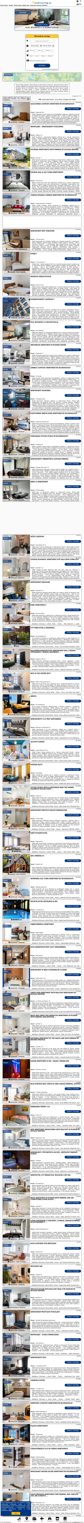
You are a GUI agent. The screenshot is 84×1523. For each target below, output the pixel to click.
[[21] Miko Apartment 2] (16, 614)
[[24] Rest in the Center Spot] (16, 682)
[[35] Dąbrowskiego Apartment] (16, 933)
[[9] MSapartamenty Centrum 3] (16, 308)
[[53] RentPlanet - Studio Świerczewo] (16, 1344)
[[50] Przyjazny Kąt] (16, 1275)
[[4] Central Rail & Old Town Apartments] (16, 181)
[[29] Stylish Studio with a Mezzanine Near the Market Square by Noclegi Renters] (16, 796)
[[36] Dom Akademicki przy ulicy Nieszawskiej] (16, 956)
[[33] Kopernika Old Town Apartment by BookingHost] (16, 888)
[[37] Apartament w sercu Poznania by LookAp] (16, 979)
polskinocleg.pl (42, 3)
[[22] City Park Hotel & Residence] (16, 637)
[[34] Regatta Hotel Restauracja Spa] (16, 910)
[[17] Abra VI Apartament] (16, 491)
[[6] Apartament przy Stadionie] (16, 240)
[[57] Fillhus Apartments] (16, 1435)
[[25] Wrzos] (16, 705)
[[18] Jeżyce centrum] (16, 545)
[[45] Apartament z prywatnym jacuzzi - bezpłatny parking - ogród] (16, 1161)
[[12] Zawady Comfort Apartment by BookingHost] (16, 377)
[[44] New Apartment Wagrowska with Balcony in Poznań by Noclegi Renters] (16, 1138)
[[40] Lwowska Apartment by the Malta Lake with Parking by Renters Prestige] (16, 1047)
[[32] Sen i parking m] (16, 865)
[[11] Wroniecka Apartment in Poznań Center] (16, 354)
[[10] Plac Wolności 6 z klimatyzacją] (16, 331)
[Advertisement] (42, 518)
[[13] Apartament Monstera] (16, 399)
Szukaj (42, 66)
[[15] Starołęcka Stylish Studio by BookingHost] (16, 445)
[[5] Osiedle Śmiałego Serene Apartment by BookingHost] (16, 204)
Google (28, 1502)
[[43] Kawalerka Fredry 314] (16, 1116)
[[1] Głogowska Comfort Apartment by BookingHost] (16, 113)
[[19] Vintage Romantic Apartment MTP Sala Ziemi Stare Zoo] (16, 568)
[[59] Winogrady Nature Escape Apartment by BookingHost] (16, 1480)
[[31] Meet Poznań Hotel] (16, 842)
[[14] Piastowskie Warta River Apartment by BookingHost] (16, 422)
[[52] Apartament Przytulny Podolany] (16, 1321)
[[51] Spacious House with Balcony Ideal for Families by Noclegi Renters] (16, 1298)
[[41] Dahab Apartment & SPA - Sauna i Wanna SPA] (16, 1070)
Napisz (81, 1522)
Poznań (5, 105)
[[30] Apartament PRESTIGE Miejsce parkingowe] (16, 819)
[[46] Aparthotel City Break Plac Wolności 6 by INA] (16, 1184)
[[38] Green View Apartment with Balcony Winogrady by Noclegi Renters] (16, 1002)
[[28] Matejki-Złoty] (16, 774)
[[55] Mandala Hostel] (16, 1389)
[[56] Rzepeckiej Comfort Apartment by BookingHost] (16, 1412)
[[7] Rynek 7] (16, 263)
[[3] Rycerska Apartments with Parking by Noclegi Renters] (16, 158)
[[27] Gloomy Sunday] (16, 751)
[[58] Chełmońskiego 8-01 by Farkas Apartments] (16, 1458)
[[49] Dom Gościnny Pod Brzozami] (16, 1252)
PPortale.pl (8, 1522)
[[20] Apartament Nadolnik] (16, 591)
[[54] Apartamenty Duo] (16, 1366)
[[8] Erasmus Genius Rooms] (16, 285)
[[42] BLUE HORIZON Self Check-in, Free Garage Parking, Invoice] (16, 1093)
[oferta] (9, 122)
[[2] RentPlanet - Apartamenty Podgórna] (16, 136)
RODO (10, 1510)
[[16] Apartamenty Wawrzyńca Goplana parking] (16, 468)
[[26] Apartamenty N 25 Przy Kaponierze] (16, 728)
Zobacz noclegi (73, 108)
